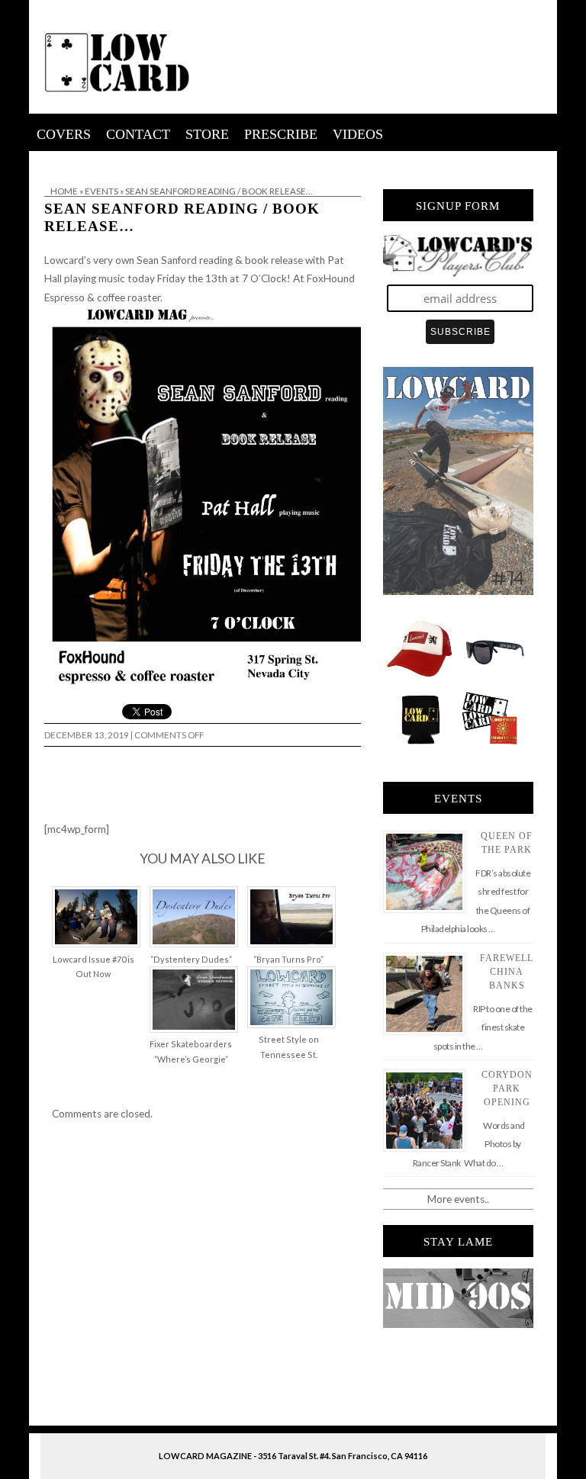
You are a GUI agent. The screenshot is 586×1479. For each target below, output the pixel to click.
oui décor (50, 161)
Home (64, 191)
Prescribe (280, 134)
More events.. (458, 1199)
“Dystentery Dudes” (191, 959)
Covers (64, 134)
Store (207, 134)
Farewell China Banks (506, 972)
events (101, 191)
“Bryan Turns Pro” (288, 959)
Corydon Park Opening (507, 1088)
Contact (138, 134)
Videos (358, 134)
